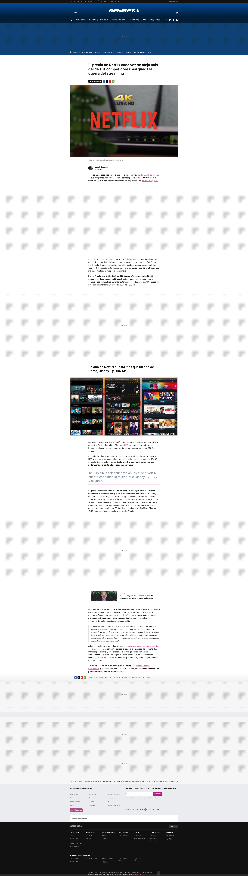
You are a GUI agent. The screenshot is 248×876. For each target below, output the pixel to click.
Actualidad (92, 794)
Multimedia (99, 677)
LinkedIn (157, 809)
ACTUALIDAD (80, 20)
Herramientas (74, 798)
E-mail (113, 81)
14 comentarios (96, 81)
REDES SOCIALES (118, 20)
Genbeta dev (112, 798)
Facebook (173, 20)
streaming (127, 677)
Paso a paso (74, 794)
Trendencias (153, 835)
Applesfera (73, 841)
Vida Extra (89, 838)
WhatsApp (92, 805)
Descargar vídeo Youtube (124, 781)
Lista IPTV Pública (156, 781)
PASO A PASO (155, 20)
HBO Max (128, 445)
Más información (138, 874)
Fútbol (149, 52)
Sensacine (105, 835)
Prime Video (137, 677)
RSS (149, 809)
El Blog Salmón (170, 835)
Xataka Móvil (74, 838)
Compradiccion (154, 841)
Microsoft (89, 52)
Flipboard (170, 20)
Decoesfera (153, 838)
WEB (144, 20)
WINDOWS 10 (134, 20)
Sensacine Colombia (105, 861)
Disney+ (147, 677)
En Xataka (124, 593)
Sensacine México (107, 858)
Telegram (177, 20)
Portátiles (97, 52)
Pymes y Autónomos (169, 839)
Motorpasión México (138, 859)
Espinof (104, 838)
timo (109, 801)
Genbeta (124, 10)
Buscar (174, 818)
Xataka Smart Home (76, 843)
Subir (172, 826)
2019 (156, 181)
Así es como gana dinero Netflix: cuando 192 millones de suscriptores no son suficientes (136, 597)
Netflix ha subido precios (148, 175)
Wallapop (128, 52)
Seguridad (92, 798)
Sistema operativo (108, 52)
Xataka (72, 835)
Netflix (118, 677)
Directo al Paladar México (123, 859)
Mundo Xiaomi (74, 846)
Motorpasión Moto (139, 838)
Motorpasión (138, 835)
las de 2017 (147, 181)
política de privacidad (151, 798)
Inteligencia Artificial (114, 805)
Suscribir (157, 794)
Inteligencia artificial (114, 794)
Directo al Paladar (123, 835)
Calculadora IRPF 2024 (141, 781)
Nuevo (172, 13)
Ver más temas (76, 810)
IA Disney (96, 781)
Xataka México (74, 858)
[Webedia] (76, 826)
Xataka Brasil (74, 861)
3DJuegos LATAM (91, 858)
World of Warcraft (139, 52)
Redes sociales (75, 801)
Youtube (141, 809)
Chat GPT (87, 781)
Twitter (166, 20)
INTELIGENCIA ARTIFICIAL (98, 20)
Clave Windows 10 (107, 781)
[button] (101, 167)
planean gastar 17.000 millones (122, 615)
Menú (75, 13)
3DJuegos (89, 835)
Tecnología (120, 52)
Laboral (91, 801)
